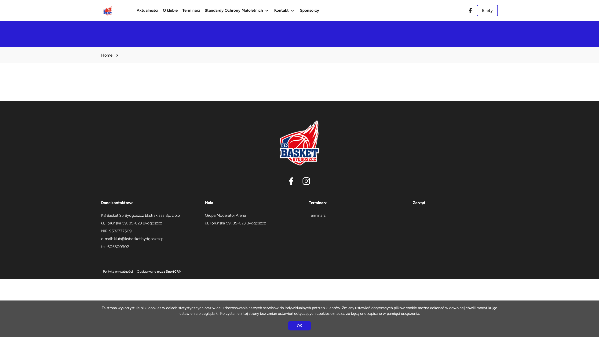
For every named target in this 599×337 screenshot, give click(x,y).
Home (107, 55)
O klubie (170, 10)
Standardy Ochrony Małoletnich (237, 10)
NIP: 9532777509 (116, 231)
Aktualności (147, 10)
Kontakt (284, 10)
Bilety (487, 10)
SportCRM (174, 272)
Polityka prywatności (118, 272)
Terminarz (191, 10)
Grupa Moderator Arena (225, 215)
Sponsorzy (309, 10)
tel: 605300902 (115, 246)
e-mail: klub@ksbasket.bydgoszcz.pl (132, 238)
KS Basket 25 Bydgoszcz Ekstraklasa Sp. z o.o (140, 215)
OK (299, 325)
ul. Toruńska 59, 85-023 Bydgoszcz (131, 223)
